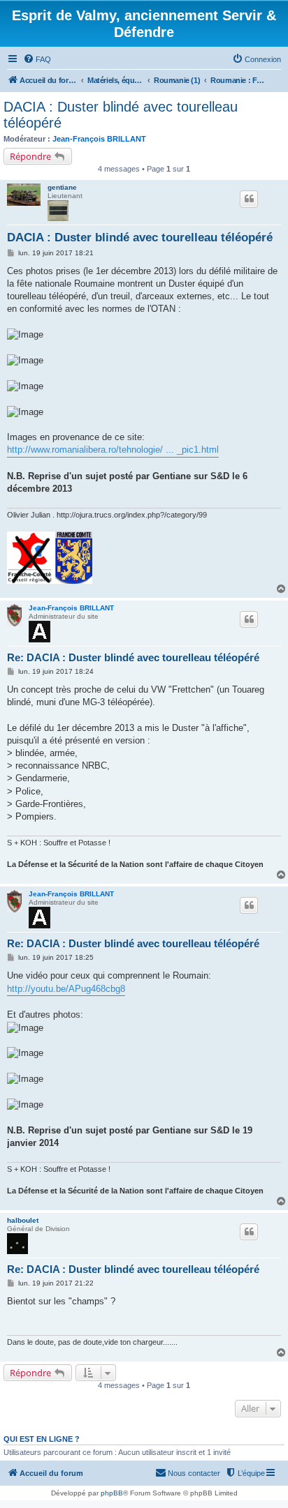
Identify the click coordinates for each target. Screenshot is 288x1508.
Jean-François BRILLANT (99, 139)
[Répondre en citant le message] (249, 198)
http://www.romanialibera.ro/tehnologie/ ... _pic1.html (113, 449)
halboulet (22, 1220)
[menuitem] (37, 59)
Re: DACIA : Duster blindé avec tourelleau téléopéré (133, 657)
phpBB (112, 1493)
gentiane (62, 187)
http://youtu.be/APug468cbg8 (66, 988)
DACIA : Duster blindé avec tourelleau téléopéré (120, 114)
